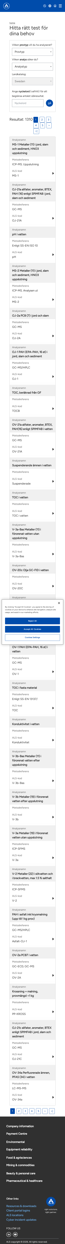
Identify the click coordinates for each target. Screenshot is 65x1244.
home (12, 23)
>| (36, 131)
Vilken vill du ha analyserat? (32, 44)
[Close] (59, 603)
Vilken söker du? (25, 59)
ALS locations (14, 1215)
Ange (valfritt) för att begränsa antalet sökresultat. (29, 93)
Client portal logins (18, 1210)
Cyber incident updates (21, 1219)
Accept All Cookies (32, 629)
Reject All (32, 621)
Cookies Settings (32, 637)
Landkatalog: (19, 74)
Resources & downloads (21, 1206)
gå (49, 103)
